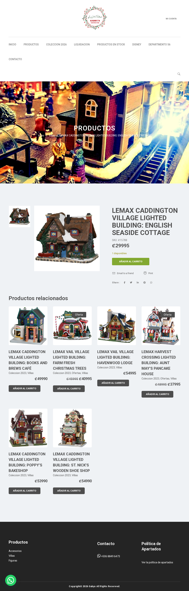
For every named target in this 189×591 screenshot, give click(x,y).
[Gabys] (94, 18)
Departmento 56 (159, 44)
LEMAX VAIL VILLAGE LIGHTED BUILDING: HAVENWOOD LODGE (115, 357)
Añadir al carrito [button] (24, 388)
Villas (52, 135)
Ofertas (76, 373)
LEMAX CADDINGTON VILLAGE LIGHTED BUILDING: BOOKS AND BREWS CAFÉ (28, 360)
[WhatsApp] (151, 282)
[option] (19, 216)
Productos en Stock (111, 44)
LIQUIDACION (82, 44)
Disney (136, 44)
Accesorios (15, 550)
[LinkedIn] (138, 282)
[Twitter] (131, 282)
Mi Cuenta (171, 19)
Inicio (12, 44)
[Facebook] (124, 282)
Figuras (13, 560)
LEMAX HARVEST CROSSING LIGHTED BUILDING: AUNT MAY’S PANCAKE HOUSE (159, 363)
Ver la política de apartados (157, 562)
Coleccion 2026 (56, 44)
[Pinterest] (144, 282)
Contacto (15, 59)
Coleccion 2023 (17, 373)
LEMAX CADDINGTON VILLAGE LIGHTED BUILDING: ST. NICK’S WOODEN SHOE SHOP (71, 462)
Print (150, 273)
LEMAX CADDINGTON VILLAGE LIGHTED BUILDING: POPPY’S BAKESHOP (27, 462)
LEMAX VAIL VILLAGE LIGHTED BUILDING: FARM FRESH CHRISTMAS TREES (71, 360)
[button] (10, 580)
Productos (31, 44)
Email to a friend (125, 273)
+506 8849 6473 (110, 556)
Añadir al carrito (130, 261)
